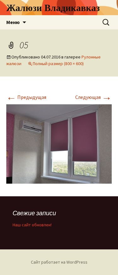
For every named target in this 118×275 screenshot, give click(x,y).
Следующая (93, 97)
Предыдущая (26, 97)
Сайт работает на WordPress (59, 262)
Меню (13, 22)
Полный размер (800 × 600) (58, 63)
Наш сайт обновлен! (32, 225)
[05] (59, 143)
